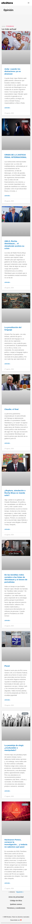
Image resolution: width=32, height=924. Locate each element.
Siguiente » (20, 892)
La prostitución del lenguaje (12, 328)
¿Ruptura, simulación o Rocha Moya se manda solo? (15, 492)
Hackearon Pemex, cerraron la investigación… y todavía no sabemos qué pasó (15, 843)
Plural (7, 666)
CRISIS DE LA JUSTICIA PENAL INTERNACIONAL (15, 156)
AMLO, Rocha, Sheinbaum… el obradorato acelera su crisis (14, 244)
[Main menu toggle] (29, 3)
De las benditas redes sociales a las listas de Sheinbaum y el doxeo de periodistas (15, 578)
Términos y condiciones (16, 908)
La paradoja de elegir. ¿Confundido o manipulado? (14, 747)
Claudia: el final (11, 409)
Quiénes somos (16, 904)
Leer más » (7, 107)
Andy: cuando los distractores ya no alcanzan (12, 71)
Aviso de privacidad (16, 897)
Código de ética (16, 900)
